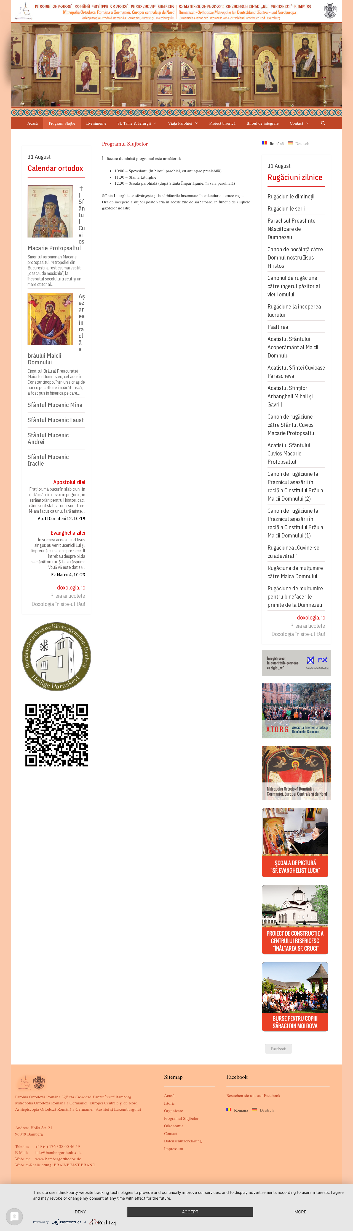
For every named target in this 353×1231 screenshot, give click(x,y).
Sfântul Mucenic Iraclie (48, 460)
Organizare (173, 1110)
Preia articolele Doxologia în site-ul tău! (58, 600)
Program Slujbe (62, 123)
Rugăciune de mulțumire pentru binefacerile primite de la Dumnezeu (295, 596)
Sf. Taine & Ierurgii (134, 123)
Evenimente (96, 123)
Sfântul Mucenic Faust (56, 420)
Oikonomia (173, 1125)
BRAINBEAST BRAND (74, 1164)
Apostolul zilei (69, 482)
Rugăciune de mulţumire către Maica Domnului (295, 572)
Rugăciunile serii (286, 208)
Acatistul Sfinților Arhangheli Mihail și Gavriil (290, 396)
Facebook (278, 1048)
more (300, 1211)
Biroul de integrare (263, 123)
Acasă (32, 123)
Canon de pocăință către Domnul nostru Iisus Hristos (295, 257)
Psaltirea (278, 327)
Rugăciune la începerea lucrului (294, 310)
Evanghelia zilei (67, 532)
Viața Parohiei (180, 123)
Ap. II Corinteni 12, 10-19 (61, 518)
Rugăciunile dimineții (291, 196)
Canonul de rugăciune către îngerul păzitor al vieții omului (294, 286)
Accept (190, 1211)
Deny (80, 1211)
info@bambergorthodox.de (58, 1152)
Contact (296, 123)
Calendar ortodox (55, 168)
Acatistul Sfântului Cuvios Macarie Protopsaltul (289, 453)
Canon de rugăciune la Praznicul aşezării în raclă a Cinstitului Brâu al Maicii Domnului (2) (296, 486)
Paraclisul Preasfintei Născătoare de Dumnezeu (292, 229)
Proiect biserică (222, 123)
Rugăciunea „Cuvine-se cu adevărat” (293, 551)
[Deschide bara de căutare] (323, 123)
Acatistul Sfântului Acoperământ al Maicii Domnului (293, 347)
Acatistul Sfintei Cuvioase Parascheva (296, 372)
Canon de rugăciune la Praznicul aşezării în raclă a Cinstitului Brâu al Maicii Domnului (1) (296, 523)
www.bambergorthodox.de (58, 1158)
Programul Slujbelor (181, 1118)
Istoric (169, 1103)
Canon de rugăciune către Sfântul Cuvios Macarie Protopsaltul (292, 425)
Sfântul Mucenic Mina (55, 405)
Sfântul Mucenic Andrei (48, 438)
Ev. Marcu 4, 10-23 (68, 574)
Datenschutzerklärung (183, 1140)
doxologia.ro (71, 587)
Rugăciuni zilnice (295, 177)
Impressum (173, 1148)
